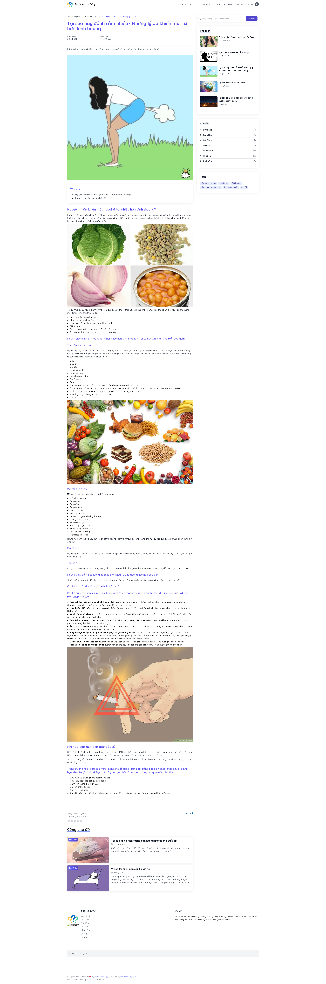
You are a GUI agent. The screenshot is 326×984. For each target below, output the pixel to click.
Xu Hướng (208, 161)
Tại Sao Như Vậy (101, 976)
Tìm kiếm (251, 18)
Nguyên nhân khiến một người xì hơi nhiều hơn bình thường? (103, 194)
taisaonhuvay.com (128, 976)
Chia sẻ (187, 813)
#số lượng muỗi (230, 187)
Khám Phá (228, 4)
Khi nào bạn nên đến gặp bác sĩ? (90, 198)
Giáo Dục (194, 4)
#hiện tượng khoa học (211, 187)
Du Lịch (217, 4)
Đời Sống (206, 4)
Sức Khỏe (182, 4)
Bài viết (239, 4)
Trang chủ (75, 16)
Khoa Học (208, 156)
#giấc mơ (224, 183)
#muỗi (244, 187)
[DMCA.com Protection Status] (73, 925)
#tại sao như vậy (209, 183)
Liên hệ (250, 4)
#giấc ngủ (236, 183)
